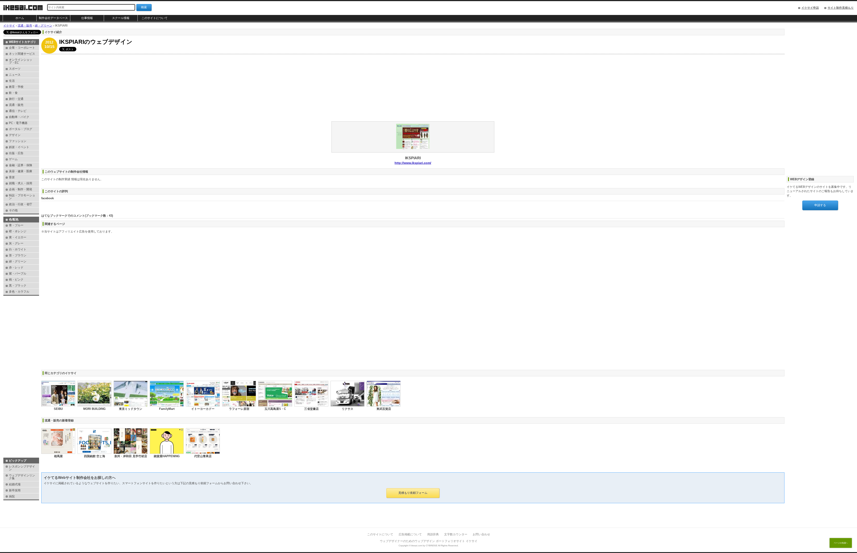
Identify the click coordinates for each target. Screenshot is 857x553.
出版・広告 (16, 153)
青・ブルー (16, 225)
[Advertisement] (175, 88)
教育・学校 (16, 86)
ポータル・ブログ (20, 129)
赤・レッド (16, 267)
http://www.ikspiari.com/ (413, 163)
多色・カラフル (19, 291)
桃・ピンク (16, 279)
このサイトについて (154, 18)
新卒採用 (15, 490)
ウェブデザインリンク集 (22, 477)
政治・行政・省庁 (20, 204)
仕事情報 (87, 18)
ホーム (19, 18)
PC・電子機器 (18, 123)
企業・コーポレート (22, 47)
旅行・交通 (16, 99)
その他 (13, 210)
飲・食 (13, 92)
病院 (12, 496)
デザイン (15, 135)
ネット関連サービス (22, 53)
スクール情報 (120, 18)
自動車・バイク (19, 117)
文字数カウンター (455, 534)
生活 (12, 80)
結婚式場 (15, 484)
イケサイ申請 (810, 7)
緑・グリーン (17, 261)
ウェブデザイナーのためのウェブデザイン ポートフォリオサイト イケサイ (428, 541)
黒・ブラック (17, 285)
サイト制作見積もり (841, 7)
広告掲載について (410, 534)
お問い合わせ (481, 534)
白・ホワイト (17, 249)
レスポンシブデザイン (22, 468)
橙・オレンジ (17, 231)
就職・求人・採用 (20, 183)
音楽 (12, 177)
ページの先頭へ (841, 543)
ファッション (17, 141)
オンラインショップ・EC (20, 61)
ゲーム (13, 159)
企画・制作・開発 (20, 189)
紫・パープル (17, 273)
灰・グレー (16, 243)
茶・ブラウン (17, 255)
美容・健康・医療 (20, 171)
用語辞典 (433, 534)
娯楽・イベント (19, 147)
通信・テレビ (17, 111)
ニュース (15, 74)
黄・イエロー (17, 237)
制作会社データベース (53, 18)
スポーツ (15, 68)
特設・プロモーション (22, 197)
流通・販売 (16, 105)
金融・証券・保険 (20, 165)
